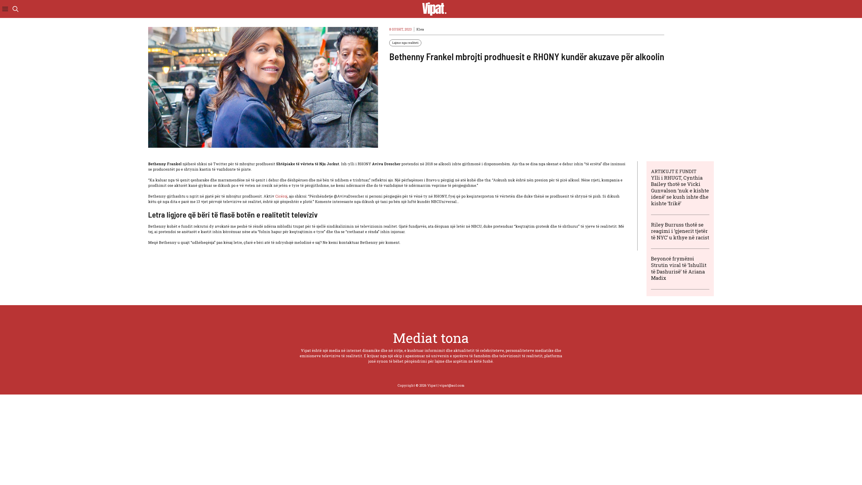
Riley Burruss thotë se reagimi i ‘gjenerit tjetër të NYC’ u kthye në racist (680, 231)
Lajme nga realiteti (405, 43)
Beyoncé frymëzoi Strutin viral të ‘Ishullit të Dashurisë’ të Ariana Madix (678, 268)
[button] (15, 9)
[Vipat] (433, 9)
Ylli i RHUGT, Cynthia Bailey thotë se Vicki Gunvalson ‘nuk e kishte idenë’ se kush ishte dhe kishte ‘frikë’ (680, 190)
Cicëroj (281, 196)
